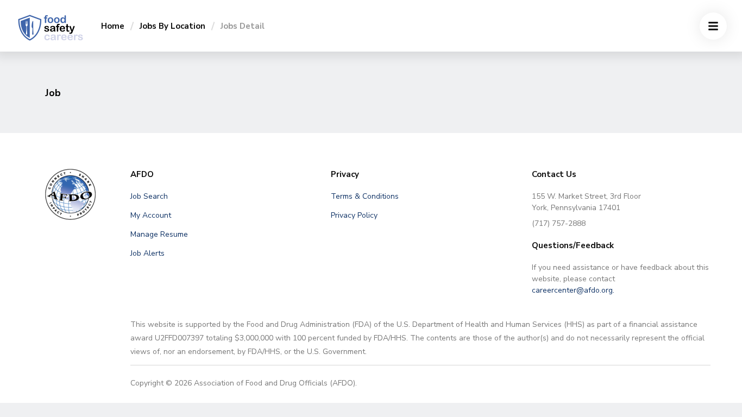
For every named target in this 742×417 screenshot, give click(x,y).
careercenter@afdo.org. (573, 290)
